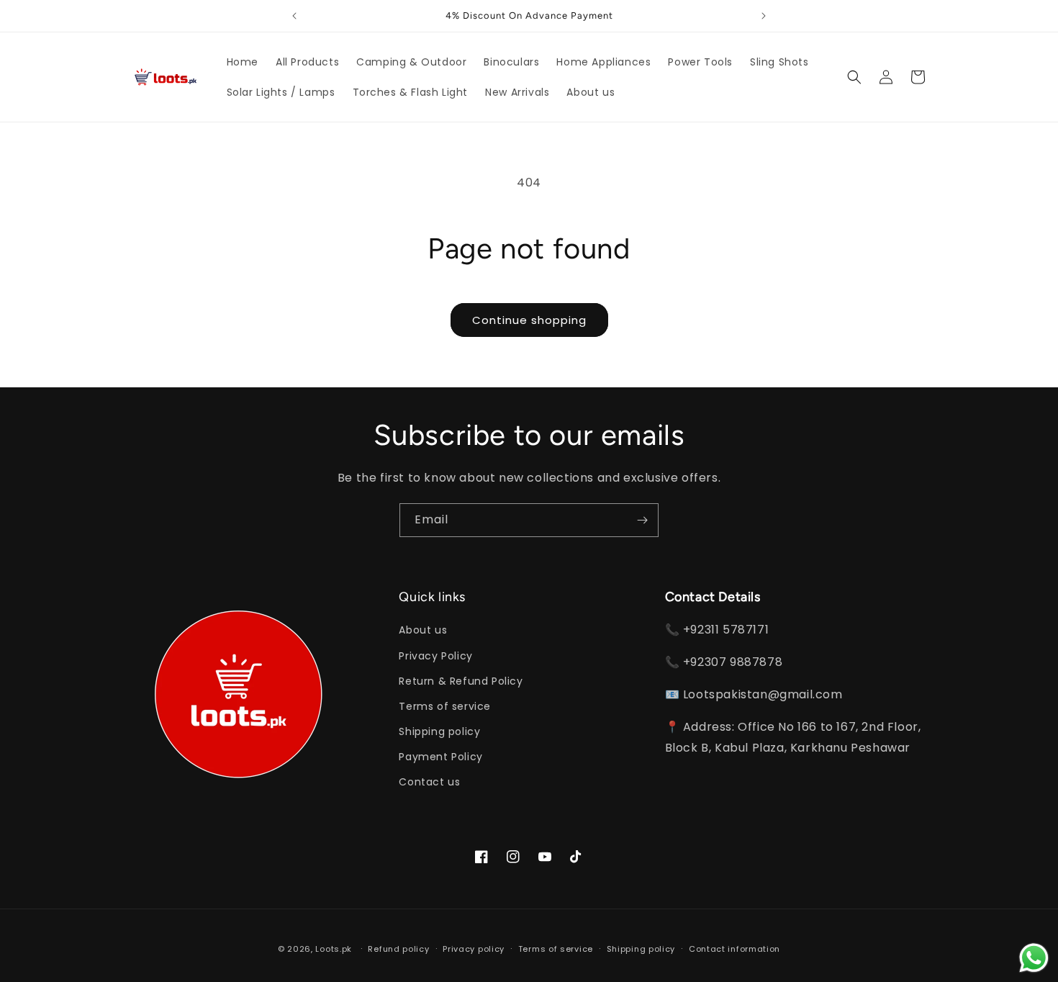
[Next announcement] (763, 16)
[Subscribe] (642, 520)
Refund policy (398, 949)
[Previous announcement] (294, 16)
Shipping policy (439, 731)
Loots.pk (333, 949)
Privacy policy (474, 949)
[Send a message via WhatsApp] (1034, 958)
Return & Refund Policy (461, 681)
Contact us (429, 782)
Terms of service (445, 706)
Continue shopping (529, 320)
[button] (854, 77)
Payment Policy (440, 756)
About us (423, 630)
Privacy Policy (435, 656)
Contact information (734, 949)
